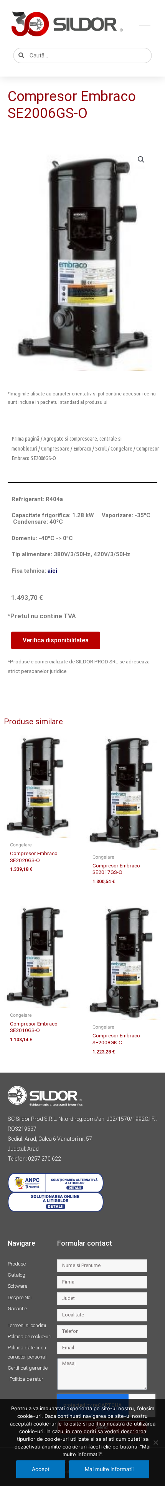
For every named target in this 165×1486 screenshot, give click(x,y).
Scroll (101, 448)
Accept (41, 1469)
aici (52, 570)
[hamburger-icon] (144, 24)
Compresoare (55, 448)
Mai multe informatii (109, 1469)
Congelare (121, 448)
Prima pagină (26, 438)
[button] (141, 160)
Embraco (82, 448)
